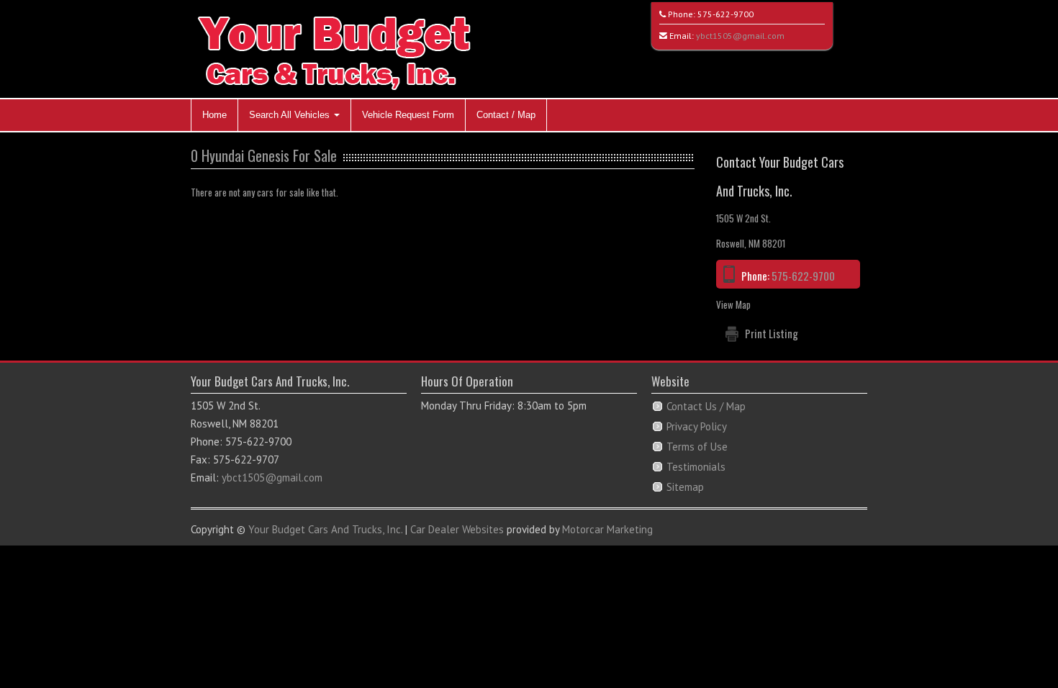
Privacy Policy (696, 426)
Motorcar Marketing (607, 529)
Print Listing (771, 333)
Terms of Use (697, 446)
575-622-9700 (725, 14)
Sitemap (685, 487)
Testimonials (695, 467)
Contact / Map (505, 114)
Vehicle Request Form (408, 114)
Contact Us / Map (706, 406)
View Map (733, 304)
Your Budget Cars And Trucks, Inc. (325, 529)
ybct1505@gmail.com (740, 35)
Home (214, 114)
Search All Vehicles (291, 114)
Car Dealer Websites (457, 529)
